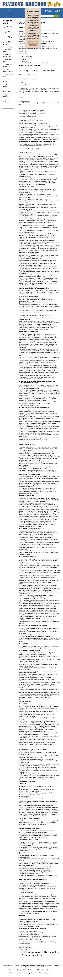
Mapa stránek (48, 973)
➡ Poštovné (17, 11)
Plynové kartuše (8, 11)
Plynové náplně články (29, 973)
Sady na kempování (6, 85)
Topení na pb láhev (7, 60)
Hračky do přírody (6, 80)
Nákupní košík (53, 11)
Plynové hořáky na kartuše (8, 70)
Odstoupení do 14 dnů (32, 955)
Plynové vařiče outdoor (7, 32)
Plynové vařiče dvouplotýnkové (7, 37)
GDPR (37, 970)
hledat (56, 16)
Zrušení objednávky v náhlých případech (40, 952)
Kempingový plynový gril (7, 65)
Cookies (30, 970)
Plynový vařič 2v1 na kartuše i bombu (7, 49)
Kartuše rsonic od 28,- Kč (7, 27)
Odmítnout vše (33, 42)
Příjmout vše (33, 45)
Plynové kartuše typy (6, 90)
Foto (40, 973)
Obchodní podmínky (48, 970)
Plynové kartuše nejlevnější (17, 970)
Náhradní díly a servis (8, 75)
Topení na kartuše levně (7, 55)
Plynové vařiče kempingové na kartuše (7, 43)
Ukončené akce (6, 100)
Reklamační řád (15, 973)
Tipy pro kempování (6, 95)
